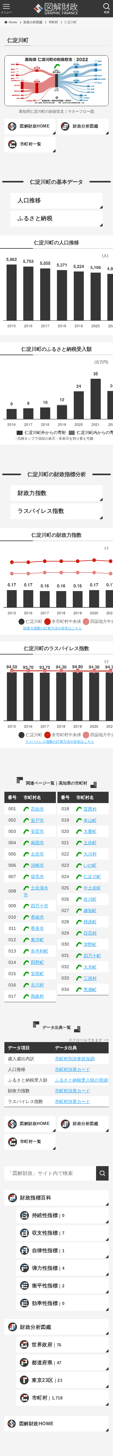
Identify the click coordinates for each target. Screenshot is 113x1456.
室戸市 (37, 820)
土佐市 (37, 853)
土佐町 (90, 842)
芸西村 (90, 809)
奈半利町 (39, 950)
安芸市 (37, 831)
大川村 (90, 853)
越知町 (90, 910)
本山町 (90, 820)
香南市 (37, 917)
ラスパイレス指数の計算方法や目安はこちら (59, 741)
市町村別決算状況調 (74, 1058)
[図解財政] (55, 9)
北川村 (37, 984)
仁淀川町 (92, 876)
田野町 (37, 962)
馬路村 (37, 996)
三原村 (90, 978)
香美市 (37, 928)
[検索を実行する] (102, 1173)
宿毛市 (37, 876)
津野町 (90, 944)
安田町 (37, 973)
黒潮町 (90, 989)
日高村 (90, 933)
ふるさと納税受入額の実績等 (83, 1080)
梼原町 (90, 921)
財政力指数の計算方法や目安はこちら (52, 628)
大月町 (90, 967)
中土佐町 (92, 887)
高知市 (37, 809)
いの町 (90, 865)
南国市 (37, 842)
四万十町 (92, 955)
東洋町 (37, 939)
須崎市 (37, 865)
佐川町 (90, 899)
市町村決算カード (72, 1069)
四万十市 (39, 905)
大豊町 (90, 831)
